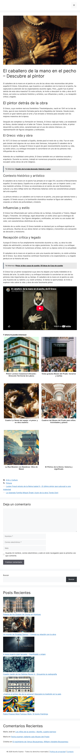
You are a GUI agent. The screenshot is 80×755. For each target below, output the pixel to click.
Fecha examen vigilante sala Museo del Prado (30, 737)
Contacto (70, 752)
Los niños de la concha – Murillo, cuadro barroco (35, 732)
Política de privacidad (58, 752)
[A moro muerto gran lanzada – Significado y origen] (18, 645)
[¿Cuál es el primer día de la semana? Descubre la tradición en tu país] (18, 685)
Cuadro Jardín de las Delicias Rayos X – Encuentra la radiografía (30, 674)
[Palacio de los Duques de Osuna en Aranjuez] (18, 605)
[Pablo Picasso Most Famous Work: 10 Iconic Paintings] (18, 704)
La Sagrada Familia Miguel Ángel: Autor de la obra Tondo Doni (32, 493)
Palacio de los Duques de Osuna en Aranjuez (22, 614)
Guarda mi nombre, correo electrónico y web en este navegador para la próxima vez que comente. (40, 554)
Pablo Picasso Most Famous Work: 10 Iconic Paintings (25, 714)
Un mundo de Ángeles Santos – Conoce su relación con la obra (29, 634)
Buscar (6, 575)
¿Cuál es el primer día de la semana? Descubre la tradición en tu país (32, 694)
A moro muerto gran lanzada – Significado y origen (24, 654)
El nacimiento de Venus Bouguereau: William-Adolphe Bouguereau (40, 742)
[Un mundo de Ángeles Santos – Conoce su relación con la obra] (18, 625)
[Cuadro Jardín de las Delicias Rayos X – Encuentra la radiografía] (18, 665)
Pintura (9, 483)
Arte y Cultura (12, 480)
